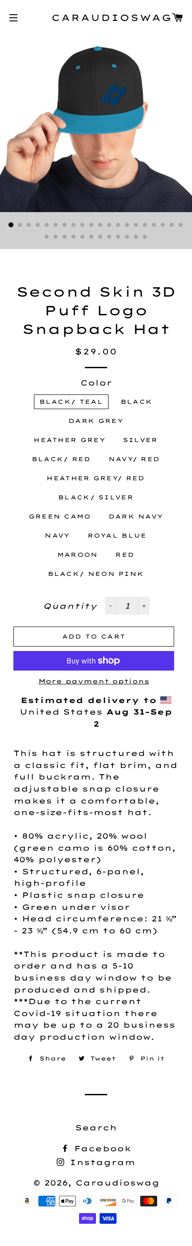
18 (163, 225)
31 (136, 237)
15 (136, 225)
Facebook (101, 1148)
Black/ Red (61, 458)
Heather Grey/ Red (95, 478)
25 (82, 237)
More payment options (93, 681)
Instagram (100, 1162)
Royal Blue (117, 535)
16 (145, 225)
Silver (140, 439)
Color (96, 382)
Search (96, 1127)
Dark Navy (136, 516)
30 (127, 237)
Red (124, 554)
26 (91, 237)
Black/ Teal (71, 401)
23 (64, 237)
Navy (57, 535)
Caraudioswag (96, 17)
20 (180, 225)
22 (55, 237)
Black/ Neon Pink (96, 573)
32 (145, 237)
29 (118, 237)
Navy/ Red (134, 458)
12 (109, 225)
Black (137, 401)
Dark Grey (95, 420)
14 (127, 225)
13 (118, 225)
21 (46, 237)
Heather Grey (69, 439)
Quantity (70, 606)
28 (109, 237)
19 (171, 225)
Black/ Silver (96, 497)
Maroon (77, 554)
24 (73, 237)
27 (100, 237)
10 (91, 225)
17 (154, 225)
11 (100, 225)
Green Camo (60, 516)
